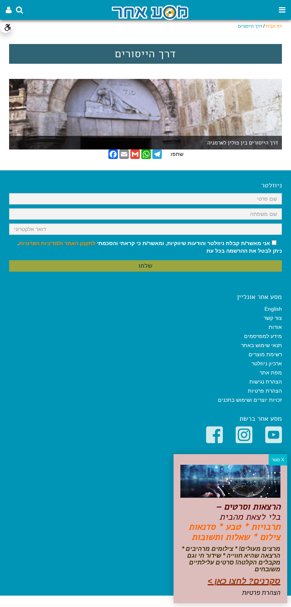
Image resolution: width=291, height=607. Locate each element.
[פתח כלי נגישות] (5, 27)
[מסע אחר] (150, 12)
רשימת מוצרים (265, 354)
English (273, 309)
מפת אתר (271, 373)
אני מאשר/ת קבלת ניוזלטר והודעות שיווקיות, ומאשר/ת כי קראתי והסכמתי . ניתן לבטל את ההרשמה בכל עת (149, 247)
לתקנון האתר (79, 243)
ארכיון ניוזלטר (267, 363)
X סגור (278, 459)
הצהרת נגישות (265, 382)
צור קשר (273, 318)
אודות (275, 327)
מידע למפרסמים (263, 336)
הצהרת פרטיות (265, 391)
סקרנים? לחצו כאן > (244, 581)
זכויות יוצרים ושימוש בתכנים (250, 400)
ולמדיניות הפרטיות (41, 243)
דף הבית (274, 26)
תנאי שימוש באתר (261, 345)
